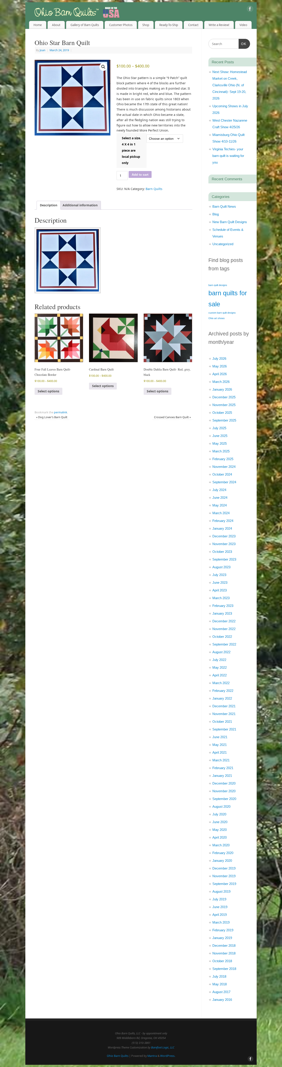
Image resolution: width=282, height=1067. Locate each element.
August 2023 (221, 567)
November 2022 (224, 629)
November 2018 (224, 953)
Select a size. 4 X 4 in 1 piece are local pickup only (131, 150)
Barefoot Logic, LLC (162, 1047)
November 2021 (224, 714)
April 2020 (219, 837)
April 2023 (219, 590)
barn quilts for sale (227, 298)
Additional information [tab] (80, 205)
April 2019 (219, 914)
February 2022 (222, 691)
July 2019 (219, 899)
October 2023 (222, 551)
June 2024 (219, 497)
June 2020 (219, 822)
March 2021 (221, 760)
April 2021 (219, 752)
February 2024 (222, 521)
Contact (193, 25)
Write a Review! (219, 25)
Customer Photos (120, 25)
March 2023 (221, 598)
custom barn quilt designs (222, 312)
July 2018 (219, 976)
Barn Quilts (154, 189)
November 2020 (224, 791)
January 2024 (222, 528)
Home (37, 25)
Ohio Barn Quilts (117, 1056)
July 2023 (219, 575)
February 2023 (222, 606)
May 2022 (219, 667)
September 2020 (224, 799)
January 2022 (222, 698)
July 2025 (219, 428)
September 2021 (224, 729)
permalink (60, 412)
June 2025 (219, 436)
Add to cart (140, 174)
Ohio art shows (216, 318)
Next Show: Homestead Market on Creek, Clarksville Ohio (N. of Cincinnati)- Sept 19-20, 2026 (229, 85)
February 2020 (222, 853)
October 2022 (222, 636)
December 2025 (224, 397)
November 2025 (224, 405)
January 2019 (222, 938)
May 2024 (219, 505)
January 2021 (222, 775)
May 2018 (219, 984)
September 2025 (224, 420)
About (56, 25)
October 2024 (222, 474)
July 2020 (219, 814)
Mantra (152, 1056)
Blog (215, 214)
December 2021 (224, 706)
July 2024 (219, 490)
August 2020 (221, 806)
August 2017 (221, 992)
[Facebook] (250, 10)
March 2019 (221, 922)
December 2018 (224, 945)
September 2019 (224, 884)
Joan (42, 50)
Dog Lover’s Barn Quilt (51, 417)
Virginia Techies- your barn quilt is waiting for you (228, 155)
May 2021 (219, 745)
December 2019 (224, 868)
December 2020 (224, 783)
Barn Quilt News (224, 206)
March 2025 (221, 451)
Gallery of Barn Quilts (84, 25)
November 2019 (224, 876)
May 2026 (219, 366)
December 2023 (224, 536)
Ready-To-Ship (168, 25)
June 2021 (219, 737)
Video (243, 25)
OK (243, 44)
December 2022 (224, 621)
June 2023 (219, 582)
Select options (48, 391)
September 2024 (224, 482)
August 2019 (221, 891)
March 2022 (221, 683)
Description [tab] (48, 205)
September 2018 (224, 969)
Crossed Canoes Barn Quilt (172, 417)
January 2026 (222, 389)
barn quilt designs (217, 285)
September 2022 (224, 644)
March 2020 (221, 845)
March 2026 (221, 382)
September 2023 (224, 559)
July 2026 (219, 358)
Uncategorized (222, 244)
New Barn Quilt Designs (229, 222)
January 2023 (222, 613)
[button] (103, 67)
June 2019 (219, 907)
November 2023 (224, 544)
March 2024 (221, 513)
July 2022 (219, 660)
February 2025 (222, 459)
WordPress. (167, 1056)
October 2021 (222, 721)
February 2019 (222, 930)
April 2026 (219, 374)
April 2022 (219, 675)
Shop (145, 25)
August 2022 (221, 652)
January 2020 (222, 860)
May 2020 (219, 830)
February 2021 (222, 768)
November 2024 (224, 467)
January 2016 (222, 999)
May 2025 (219, 443)
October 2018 (222, 961)
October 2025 (222, 412)
